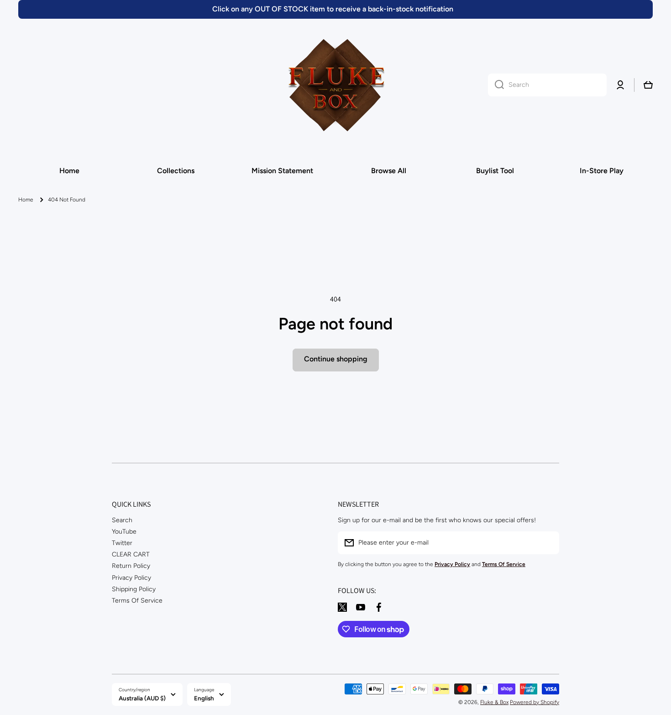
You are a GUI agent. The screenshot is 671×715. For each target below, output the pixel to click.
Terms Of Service (137, 600)
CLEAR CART (131, 554)
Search (122, 520)
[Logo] (335, 85)
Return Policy (131, 566)
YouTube (124, 531)
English (204, 698)
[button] (648, 85)
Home (25, 199)
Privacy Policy (131, 578)
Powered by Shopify (534, 702)
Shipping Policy (134, 589)
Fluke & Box (494, 702)
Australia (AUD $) (142, 698)
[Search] (496, 85)
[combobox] (547, 85)
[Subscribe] (547, 542)
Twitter (122, 543)
